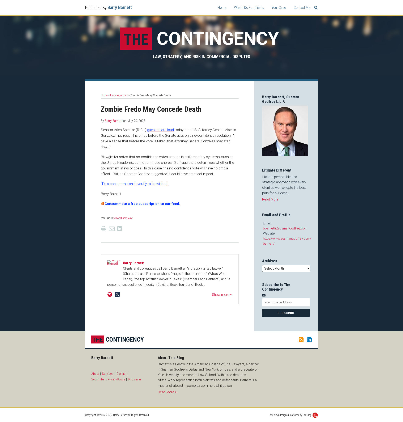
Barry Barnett (119, 7)
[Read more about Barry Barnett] (109, 294)
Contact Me (302, 7)
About (95, 374)
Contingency (201, 38)
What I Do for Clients (249, 7)
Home (222, 7)
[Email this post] (112, 228)
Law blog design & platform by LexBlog (290, 415)
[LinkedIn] (309, 339)
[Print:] (103, 228)
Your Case (279, 7)
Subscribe (98, 379)
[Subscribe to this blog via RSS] (301, 339)
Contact (121, 374)
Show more (221, 295)
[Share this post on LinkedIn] (119, 228)
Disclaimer (134, 379)
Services (107, 374)
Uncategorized (119, 95)
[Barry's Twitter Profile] (117, 294)
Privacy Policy (116, 379)
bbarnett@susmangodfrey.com (285, 228)
